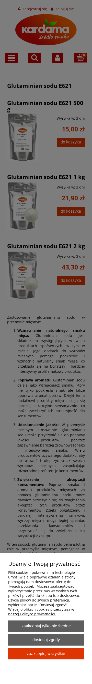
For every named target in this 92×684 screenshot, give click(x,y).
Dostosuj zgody (46, 639)
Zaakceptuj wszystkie (46, 653)
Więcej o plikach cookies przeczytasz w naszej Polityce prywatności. (41, 611)
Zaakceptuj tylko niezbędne (46, 626)
